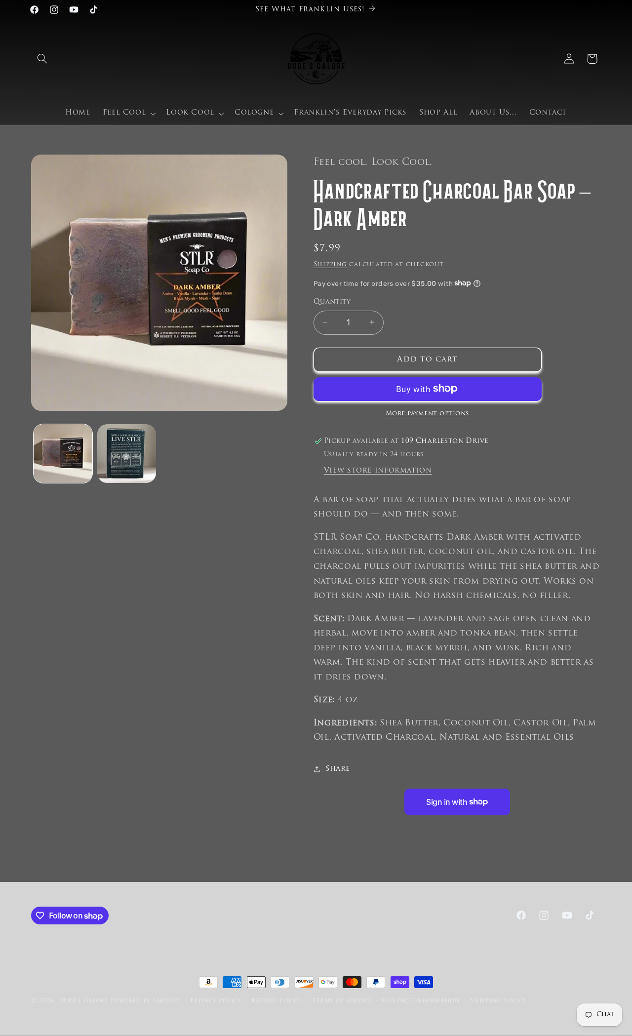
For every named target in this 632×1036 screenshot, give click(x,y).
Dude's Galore (83, 1001)
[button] (42, 58)
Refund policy (276, 1001)
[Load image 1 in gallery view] (63, 453)
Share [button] (337, 769)
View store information (378, 470)
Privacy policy (215, 1001)
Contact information (421, 1001)
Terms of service (341, 1001)
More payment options (428, 413)
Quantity (332, 302)
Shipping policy (498, 1001)
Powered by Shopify (145, 1001)
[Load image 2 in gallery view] (126, 453)
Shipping (330, 264)
